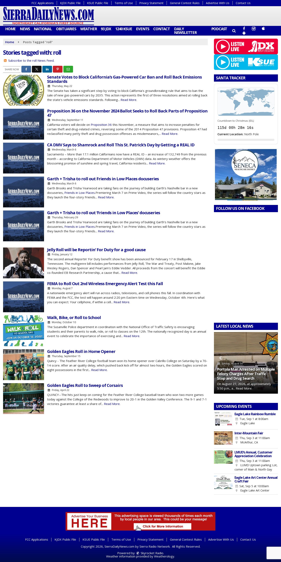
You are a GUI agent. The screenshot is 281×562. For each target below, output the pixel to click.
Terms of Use (124, 3)
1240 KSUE (123, 28)
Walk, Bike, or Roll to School (74, 317)
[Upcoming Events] (223, 419)
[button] (233, 30)
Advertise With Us (217, 3)
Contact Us (243, 3)
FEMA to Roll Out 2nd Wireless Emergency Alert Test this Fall (105, 283)
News (25, 28)
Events (142, 28)
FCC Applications (42, 3)
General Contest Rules (185, 3)
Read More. (129, 100)
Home (10, 28)
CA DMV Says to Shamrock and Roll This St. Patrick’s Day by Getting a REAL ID (120, 145)
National (43, 28)
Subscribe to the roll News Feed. (31, 60)
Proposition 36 (101, 125)
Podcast (219, 28)
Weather (88, 28)
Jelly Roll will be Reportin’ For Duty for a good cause (96, 249)
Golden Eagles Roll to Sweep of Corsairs (85, 385)
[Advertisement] (246, 174)
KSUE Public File (97, 3)
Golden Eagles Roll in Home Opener (81, 351)
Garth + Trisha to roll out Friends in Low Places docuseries (103, 179)
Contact (161, 28)
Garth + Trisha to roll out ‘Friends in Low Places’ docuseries (103, 212)
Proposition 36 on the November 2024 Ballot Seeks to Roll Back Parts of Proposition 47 (127, 113)
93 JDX (106, 28)
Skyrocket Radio (151, 553)
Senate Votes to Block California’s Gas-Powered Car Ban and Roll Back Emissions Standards (124, 79)
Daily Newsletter (185, 30)
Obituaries (66, 28)
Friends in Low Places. (79, 193)
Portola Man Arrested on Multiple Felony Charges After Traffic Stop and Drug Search (246, 374)
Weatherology (164, 556)
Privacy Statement (151, 3)
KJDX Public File (70, 3)
